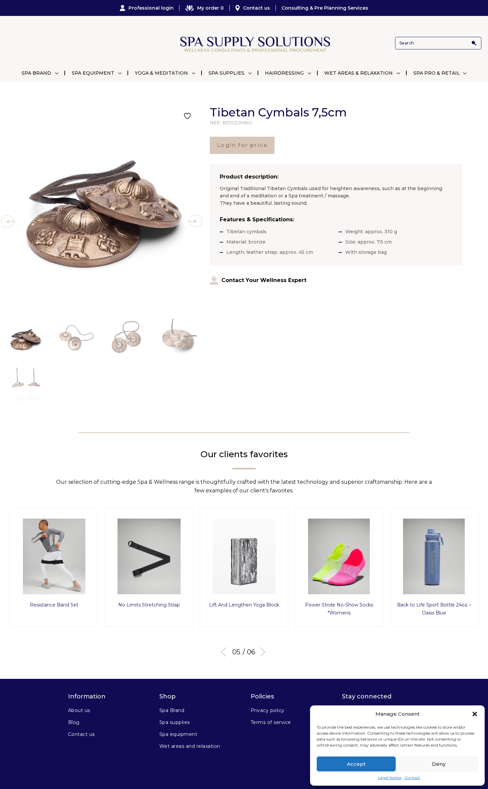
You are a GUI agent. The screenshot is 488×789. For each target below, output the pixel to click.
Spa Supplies (226, 73)
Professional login (151, 8)
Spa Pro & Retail (436, 73)
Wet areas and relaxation (189, 746)
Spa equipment (178, 734)
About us (79, 710)
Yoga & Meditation (161, 73)
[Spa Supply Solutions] (254, 43)
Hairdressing (284, 73)
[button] (474, 714)
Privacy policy (268, 710)
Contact (412, 777)
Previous (225, 652)
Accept (356, 764)
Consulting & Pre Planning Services (325, 8)
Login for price (242, 145)
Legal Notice (389, 777)
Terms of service (271, 722)
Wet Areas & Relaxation (358, 73)
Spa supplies (174, 722)
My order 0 (210, 8)
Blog (74, 722)
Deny (439, 764)
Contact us (256, 8)
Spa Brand (36, 73)
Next (260, 652)
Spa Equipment (93, 73)
